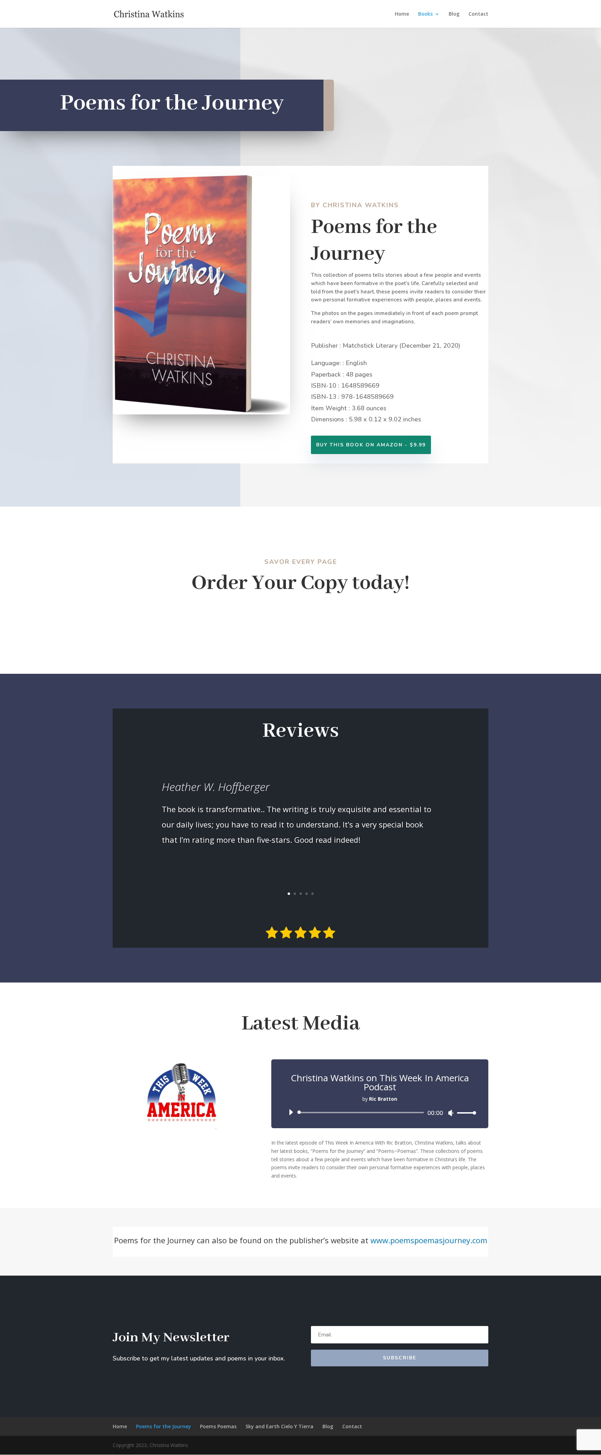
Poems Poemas (218, 1426)
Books (425, 14)
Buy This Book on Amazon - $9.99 (371, 445)
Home (402, 14)
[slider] (464, 1112)
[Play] (290, 1112)
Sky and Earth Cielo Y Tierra (279, 1426)
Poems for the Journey (163, 1426)
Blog (454, 14)
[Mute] (451, 1113)
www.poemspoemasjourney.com (428, 1240)
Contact (478, 14)
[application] (379, 1112)
